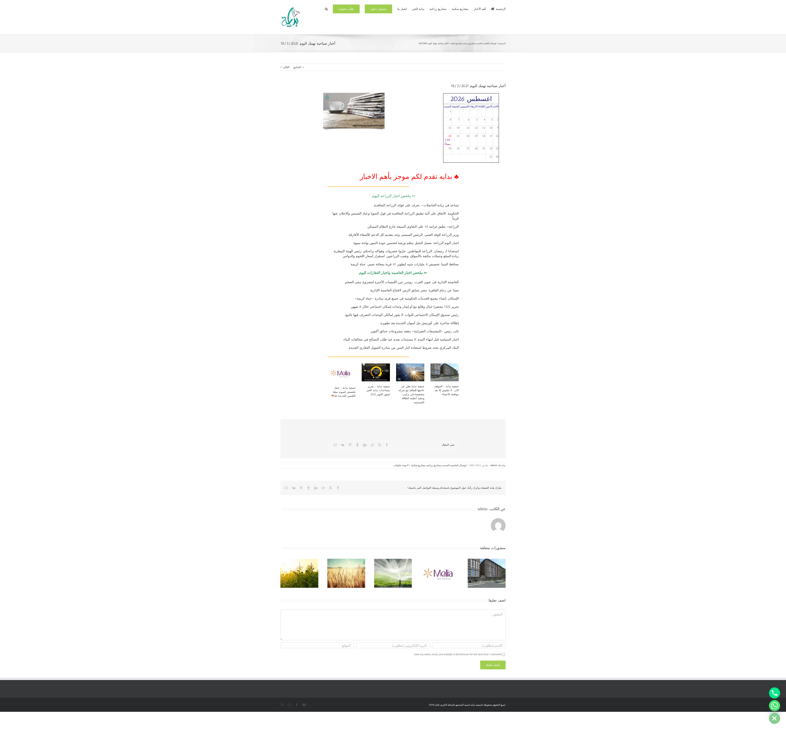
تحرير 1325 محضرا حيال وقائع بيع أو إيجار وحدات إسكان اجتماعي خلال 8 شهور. (404, 307)
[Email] (335, 444)
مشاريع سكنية (418, 465)
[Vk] (342, 444)
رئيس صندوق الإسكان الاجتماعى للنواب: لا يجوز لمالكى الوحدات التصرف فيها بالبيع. (402, 315)
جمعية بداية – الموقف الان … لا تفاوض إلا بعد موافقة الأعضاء (446, 390)
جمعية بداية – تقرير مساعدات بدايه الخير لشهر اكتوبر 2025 (378, 390)
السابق (297, 67)
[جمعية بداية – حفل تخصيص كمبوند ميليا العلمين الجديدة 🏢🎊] (341, 373)
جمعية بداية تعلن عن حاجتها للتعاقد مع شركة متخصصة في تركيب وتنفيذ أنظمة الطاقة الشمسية (411, 394)
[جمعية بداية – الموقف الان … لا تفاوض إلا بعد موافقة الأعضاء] (444, 372)
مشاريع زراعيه (434, 465)
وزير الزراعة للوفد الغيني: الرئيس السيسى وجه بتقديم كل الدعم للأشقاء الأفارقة (404, 235)
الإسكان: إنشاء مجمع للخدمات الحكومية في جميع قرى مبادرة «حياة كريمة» (407, 298)
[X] (379, 444)
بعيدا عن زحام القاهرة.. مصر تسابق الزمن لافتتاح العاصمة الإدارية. (414, 290)
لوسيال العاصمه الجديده (454, 465)
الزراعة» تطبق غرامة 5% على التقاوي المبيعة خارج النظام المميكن (413, 226)
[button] (326, 8)
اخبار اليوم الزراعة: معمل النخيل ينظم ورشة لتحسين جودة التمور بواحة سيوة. (406, 243)
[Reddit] (372, 444)
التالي (286, 67)
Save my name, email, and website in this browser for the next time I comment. (457, 654)
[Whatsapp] (774, 705)
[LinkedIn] (364, 444)
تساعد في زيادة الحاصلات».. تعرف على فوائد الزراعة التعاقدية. (416, 205)
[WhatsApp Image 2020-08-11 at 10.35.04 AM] (354, 94)
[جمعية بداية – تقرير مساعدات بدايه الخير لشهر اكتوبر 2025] (376, 372)
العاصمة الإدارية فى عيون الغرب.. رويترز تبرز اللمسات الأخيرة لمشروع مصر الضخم (402, 282)
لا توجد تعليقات (401, 465)
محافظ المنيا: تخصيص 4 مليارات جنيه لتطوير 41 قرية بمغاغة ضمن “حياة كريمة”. (404, 264)
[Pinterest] (350, 444)
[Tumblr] (357, 444)
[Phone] (774, 692)
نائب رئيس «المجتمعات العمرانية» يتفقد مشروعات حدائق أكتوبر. (414, 331)
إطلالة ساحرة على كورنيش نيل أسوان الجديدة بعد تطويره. (419, 323)
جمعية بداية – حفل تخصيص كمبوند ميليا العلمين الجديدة (344, 391)
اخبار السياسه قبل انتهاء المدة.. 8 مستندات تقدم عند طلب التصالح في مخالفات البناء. (401, 339)
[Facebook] (387, 444)
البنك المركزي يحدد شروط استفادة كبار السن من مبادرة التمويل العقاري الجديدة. (403, 348)
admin (494, 465)
